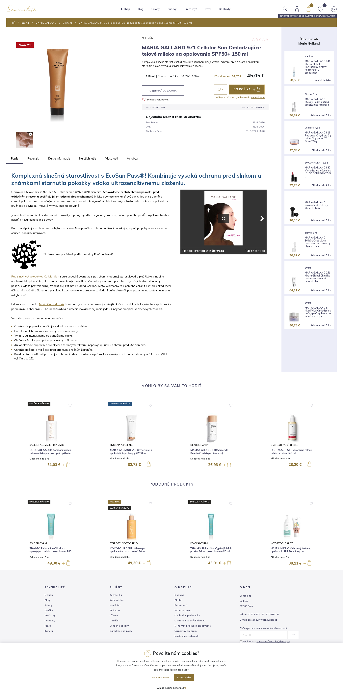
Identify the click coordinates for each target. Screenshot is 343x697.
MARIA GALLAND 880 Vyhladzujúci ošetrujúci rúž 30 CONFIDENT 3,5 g (318, 172)
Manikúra (115, 605)
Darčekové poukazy (121, 630)
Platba (178, 600)
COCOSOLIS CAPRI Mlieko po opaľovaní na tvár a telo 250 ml (127, 550)
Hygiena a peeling (121, 445)
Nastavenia (160, 677)
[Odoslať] (293, 635)
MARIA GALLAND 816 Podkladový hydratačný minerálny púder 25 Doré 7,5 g (318, 137)
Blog (141, 9)
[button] (70, 404)
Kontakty (224, 9)
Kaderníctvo (117, 600)
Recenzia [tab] (33, 158)
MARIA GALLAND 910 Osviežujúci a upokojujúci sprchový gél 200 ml (131, 452)
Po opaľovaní (38, 543)
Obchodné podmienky (187, 615)
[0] (308, 9)
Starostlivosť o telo (285, 445)
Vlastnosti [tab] (111, 158)
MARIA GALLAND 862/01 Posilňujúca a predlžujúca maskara (317, 102)
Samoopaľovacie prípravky (47, 445)
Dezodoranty (199, 445)
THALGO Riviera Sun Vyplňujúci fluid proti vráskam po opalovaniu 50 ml (211, 550)
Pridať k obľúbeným (158, 99)
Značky (172, 9)
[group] (51, 435)
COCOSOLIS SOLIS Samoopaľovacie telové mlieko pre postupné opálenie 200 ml (50, 453)
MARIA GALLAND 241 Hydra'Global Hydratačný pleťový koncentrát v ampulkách (317, 67)
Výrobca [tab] (132, 158)
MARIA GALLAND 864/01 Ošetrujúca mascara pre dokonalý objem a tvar (317, 242)
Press (208, 9)
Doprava (179, 594)
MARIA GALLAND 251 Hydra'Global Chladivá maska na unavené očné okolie (317, 277)
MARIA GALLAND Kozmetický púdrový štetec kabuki (316, 205)
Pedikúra (115, 610)
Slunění (67, 22)
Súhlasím (184, 677)
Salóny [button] (155, 9)
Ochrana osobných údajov (189, 620)
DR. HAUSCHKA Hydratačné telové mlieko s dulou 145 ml (291, 452)
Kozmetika (116, 594)
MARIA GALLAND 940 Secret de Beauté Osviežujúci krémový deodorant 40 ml (209, 453)
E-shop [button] (125, 9)
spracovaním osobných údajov (273, 641)
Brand (25, 22)
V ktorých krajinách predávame (192, 625)
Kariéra (48, 630)
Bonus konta (258, 97)
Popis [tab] (14, 158)
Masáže (114, 620)
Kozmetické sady (282, 543)
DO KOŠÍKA (242, 89)
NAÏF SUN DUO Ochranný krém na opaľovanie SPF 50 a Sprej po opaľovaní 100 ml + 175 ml (291, 551)
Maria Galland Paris (51, 304)
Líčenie (114, 615)
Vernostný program (185, 630)
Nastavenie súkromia (186, 636)
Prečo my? (190, 9)
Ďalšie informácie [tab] (59, 158)
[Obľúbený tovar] (321, 9)
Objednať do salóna (162, 90)
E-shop (48, 594)
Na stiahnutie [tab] (87, 158)
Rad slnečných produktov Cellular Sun (35, 276)
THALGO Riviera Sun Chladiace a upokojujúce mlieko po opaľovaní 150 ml (50, 551)
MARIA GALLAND (46, 22)
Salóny (48, 605)
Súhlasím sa (266, 641)
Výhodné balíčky (119, 625)
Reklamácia (181, 605)
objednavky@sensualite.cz (262, 619)
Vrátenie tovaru (183, 610)
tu (185, 687)
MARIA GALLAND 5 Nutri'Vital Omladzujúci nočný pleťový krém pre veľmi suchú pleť (318, 312)
